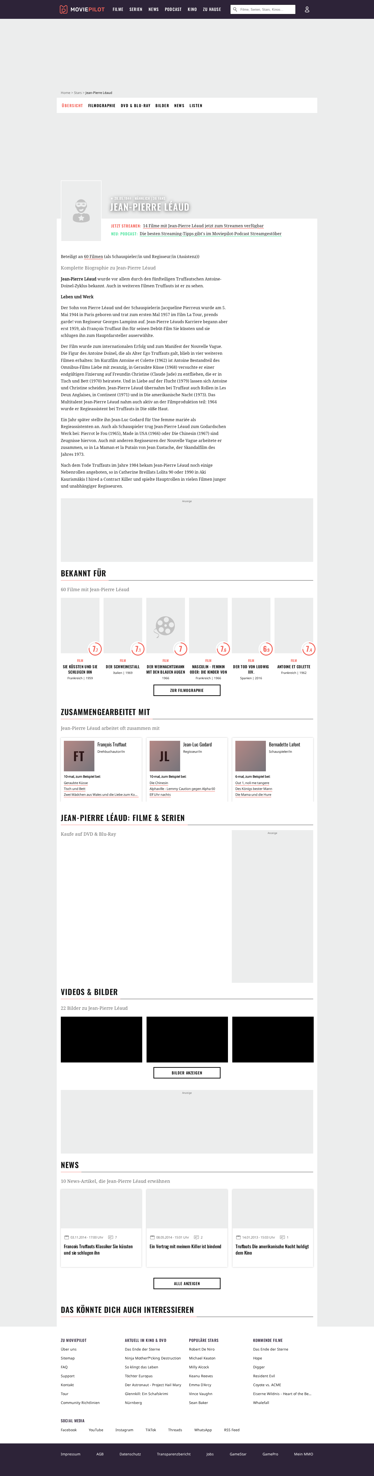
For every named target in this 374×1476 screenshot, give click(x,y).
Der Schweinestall (123, 666)
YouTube (96, 1429)
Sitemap (68, 1358)
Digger (259, 1367)
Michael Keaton (202, 1358)
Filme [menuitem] (118, 9)
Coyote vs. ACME (267, 1384)
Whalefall (261, 1402)
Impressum (70, 1454)
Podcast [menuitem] (173, 9)
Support (68, 1375)
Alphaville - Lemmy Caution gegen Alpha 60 (182, 788)
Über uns (69, 1349)
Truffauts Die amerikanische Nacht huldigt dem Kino (272, 1249)
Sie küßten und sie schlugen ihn (80, 669)
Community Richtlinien (80, 1402)
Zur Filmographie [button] (187, 690)
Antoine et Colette (293, 666)
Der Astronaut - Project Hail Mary (153, 1384)
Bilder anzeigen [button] (187, 1072)
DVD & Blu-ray (136, 105)
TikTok (151, 1429)
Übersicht (72, 105)
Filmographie (102, 105)
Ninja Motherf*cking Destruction (153, 1358)
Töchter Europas (139, 1375)
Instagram (124, 1429)
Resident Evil (264, 1375)
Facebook (69, 1429)
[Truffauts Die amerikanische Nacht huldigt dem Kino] (273, 1208)
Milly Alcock (199, 1367)
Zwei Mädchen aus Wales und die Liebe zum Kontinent (101, 794)
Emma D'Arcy (200, 1384)
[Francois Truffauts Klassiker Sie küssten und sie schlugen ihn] (101, 1208)
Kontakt (67, 1384)
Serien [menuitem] (136, 9)
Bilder (162, 105)
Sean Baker (198, 1402)
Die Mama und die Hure (253, 794)
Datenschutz (130, 1454)
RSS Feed (232, 1429)
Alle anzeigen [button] (187, 1283)
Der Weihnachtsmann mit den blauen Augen (165, 669)
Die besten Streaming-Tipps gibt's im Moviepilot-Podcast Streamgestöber (211, 233)
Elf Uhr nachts (160, 794)
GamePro (270, 1454)
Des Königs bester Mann (253, 788)
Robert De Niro (201, 1349)
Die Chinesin (159, 782)
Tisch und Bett (74, 788)
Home (65, 92)
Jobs (210, 1454)
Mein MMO (303, 1454)
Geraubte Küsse (76, 782)
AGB (100, 1454)
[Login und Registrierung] (307, 9)
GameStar (238, 1454)
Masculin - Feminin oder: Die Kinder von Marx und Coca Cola (208, 669)
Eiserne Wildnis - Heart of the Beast (283, 1393)
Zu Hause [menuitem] (212, 9)
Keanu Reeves (201, 1375)
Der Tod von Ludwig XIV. (251, 669)
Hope (257, 1358)
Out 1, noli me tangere (252, 782)
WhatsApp (203, 1429)
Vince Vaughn (200, 1393)
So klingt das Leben (141, 1367)
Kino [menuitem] (192, 9)
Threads (175, 1429)
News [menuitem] (154, 9)
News (179, 105)
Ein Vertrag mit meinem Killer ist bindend (185, 1246)
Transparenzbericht (174, 1454)
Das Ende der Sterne (142, 1349)
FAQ (64, 1367)
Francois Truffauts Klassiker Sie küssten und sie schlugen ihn (98, 1249)
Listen (196, 105)
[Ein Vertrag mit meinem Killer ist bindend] (187, 1208)
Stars (78, 92)
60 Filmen (93, 256)
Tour (64, 1393)
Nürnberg (133, 1402)
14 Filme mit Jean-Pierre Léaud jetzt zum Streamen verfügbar (203, 226)
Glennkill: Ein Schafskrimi (146, 1393)
